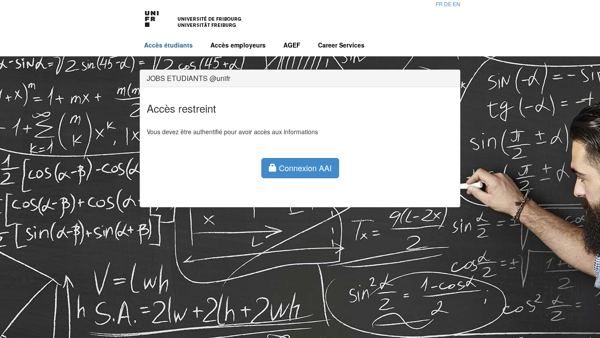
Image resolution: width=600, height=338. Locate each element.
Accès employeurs (238, 44)
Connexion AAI (304, 167)
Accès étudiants (168, 44)
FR (439, 3)
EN (456, 3)
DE (448, 3)
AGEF (291, 44)
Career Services (341, 44)
